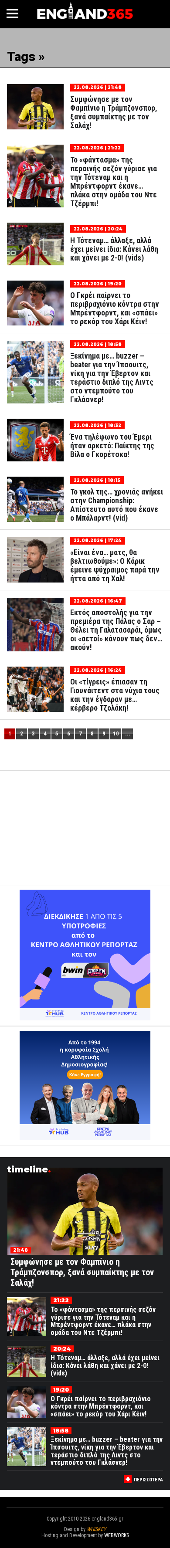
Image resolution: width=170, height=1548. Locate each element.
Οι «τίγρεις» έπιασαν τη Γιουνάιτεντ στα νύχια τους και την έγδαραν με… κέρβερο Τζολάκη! (115, 694)
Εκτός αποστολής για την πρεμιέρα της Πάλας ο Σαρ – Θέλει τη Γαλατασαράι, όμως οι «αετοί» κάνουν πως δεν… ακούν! (116, 630)
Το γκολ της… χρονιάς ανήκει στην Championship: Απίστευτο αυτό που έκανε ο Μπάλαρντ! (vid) (116, 505)
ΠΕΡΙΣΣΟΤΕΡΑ (148, 1480)
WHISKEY (96, 1529)
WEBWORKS (116, 1535)
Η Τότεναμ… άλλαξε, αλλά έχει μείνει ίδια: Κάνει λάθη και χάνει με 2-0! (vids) (114, 249)
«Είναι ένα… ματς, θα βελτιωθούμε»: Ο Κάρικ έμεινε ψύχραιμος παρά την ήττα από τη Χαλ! (115, 565)
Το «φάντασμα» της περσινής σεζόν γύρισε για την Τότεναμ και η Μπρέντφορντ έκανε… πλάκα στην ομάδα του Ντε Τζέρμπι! (113, 182)
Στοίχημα (85, 1541)
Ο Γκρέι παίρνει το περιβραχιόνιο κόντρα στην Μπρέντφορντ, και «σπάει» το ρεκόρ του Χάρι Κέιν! (114, 308)
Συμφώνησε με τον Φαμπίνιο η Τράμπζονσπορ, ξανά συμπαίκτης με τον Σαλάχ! (113, 112)
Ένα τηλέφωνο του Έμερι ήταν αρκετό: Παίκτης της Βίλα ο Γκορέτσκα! (112, 446)
